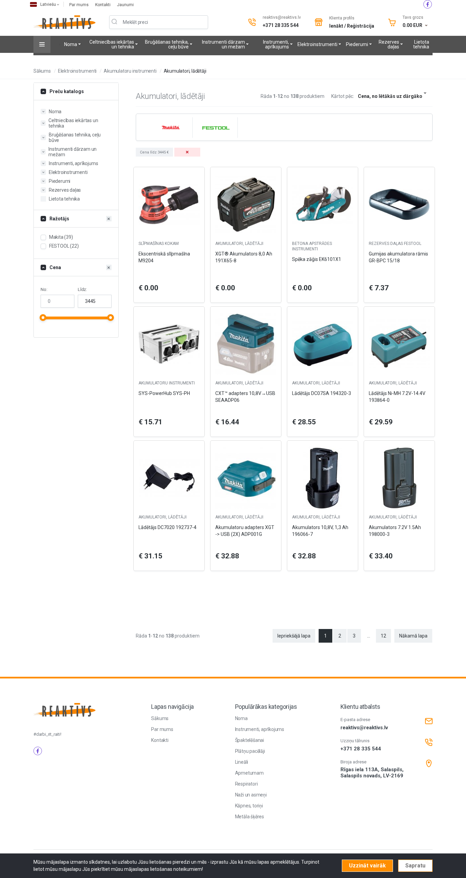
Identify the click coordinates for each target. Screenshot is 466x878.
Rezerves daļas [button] (65, 190)
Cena (55, 267)
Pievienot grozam (169, 577)
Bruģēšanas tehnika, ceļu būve (167, 44)
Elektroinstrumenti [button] (68, 172)
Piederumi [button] (59, 181)
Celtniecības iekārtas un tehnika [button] (73, 123)
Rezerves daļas (389, 44)
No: (44, 289)
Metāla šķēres (249, 816)
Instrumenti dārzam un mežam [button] (72, 151)
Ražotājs (59, 218)
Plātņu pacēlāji (250, 751)
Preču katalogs (66, 91)
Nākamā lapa (413, 636)
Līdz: (82, 289)
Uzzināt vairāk (367, 865)
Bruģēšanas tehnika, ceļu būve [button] (75, 137)
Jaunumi (125, 4)
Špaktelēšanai (249, 740)
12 (383, 636)
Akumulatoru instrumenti (130, 71)
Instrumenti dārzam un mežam (223, 44)
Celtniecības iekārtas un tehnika (111, 44)
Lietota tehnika (421, 44)
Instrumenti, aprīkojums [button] (73, 163)
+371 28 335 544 (280, 25)
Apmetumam (249, 773)
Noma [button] (55, 111)
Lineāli (241, 762)
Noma (70, 44)
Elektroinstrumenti (317, 44)
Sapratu (415, 865)
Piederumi (357, 44)
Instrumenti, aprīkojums (276, 44)
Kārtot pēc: (342, 96)
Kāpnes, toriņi (249, 805)
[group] (170, 127)
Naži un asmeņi (251, 794)
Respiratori (246, 784)
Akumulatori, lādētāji (185, 71)
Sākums (42, 71)
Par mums (79, 4)
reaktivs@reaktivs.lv (282, 17)
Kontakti (103, 4)
